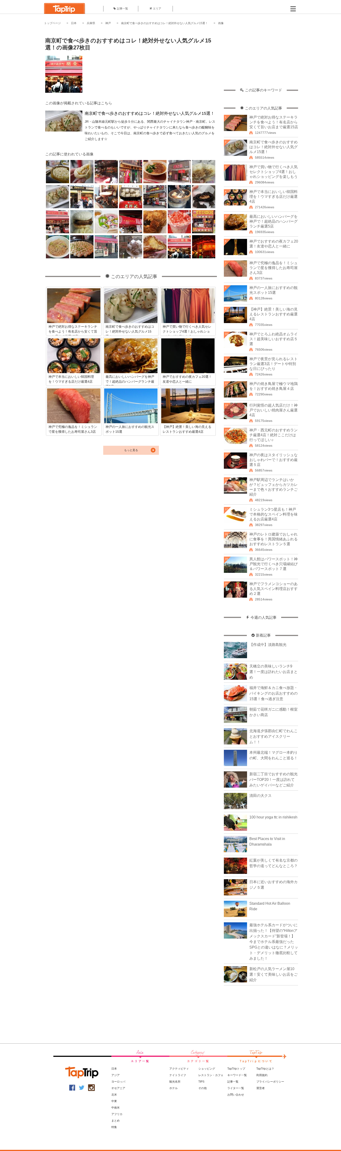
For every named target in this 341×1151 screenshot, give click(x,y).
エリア (157, 8)
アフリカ (116, 1114)
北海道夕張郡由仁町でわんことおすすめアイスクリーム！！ (273, 736)
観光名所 (174, 1081)
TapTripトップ (236, 1068)
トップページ (52, 23)
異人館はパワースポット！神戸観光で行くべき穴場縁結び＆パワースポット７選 (273, 564)
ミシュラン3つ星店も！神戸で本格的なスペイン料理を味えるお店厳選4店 (273, 514)
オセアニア (118, 1088)
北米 (114, 1094)
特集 (114, 1127)
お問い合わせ (235, 1094)
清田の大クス (260, 796)
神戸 (108, 23)
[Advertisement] (261, 59)
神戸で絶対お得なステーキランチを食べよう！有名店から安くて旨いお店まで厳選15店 (273, 122)
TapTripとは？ (265, 1068)
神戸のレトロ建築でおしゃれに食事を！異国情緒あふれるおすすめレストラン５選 (273, 539)
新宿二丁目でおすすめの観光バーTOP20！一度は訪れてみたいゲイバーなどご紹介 (273, 779)
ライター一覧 (235, 1088)
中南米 (115, 1107)
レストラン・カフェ (210, 1075)
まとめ (115, 1120)
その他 (202, 1088)
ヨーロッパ (118, 1081)
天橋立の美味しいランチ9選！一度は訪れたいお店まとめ (273, 671)
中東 (114, 1101)
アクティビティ (179, 1068)
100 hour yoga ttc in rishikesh (273, 817)
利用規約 (261, 1075)
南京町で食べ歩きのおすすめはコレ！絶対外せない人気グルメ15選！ (164, 23)
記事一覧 (122, 8)
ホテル (173, 1088)
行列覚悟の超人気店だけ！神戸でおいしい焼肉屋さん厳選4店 (273, 410)
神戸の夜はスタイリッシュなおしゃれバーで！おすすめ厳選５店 (273, 460)
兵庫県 (91, 23)
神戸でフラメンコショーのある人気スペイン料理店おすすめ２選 (273, 589)
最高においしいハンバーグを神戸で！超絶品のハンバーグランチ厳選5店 (273, 221)
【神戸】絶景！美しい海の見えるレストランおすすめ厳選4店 (273, 314)
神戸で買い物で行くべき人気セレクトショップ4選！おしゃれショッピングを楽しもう (273, 172)
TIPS (201, 1081)
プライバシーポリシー (270, 1081)
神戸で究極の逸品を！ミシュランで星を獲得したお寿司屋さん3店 (273, 268)
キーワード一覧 (237, 1075)
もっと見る (131, 450)
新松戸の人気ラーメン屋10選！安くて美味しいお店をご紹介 (273, 974)
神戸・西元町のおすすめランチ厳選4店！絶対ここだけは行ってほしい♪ (273, 435)
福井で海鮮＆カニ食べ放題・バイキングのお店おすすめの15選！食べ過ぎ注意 (273, 693)
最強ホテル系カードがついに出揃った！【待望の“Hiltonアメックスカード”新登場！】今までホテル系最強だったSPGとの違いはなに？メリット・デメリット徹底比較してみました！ (273, 941)
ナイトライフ (177, 1075)
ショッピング (206, 1068)
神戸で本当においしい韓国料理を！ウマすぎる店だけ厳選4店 (273, 196)
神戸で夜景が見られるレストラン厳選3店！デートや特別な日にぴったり (273, 364)
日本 (74, 23)
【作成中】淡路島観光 (267, 645)
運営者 (260, 1088)
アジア (115, 1075)
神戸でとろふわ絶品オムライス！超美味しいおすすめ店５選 (273, 339)
